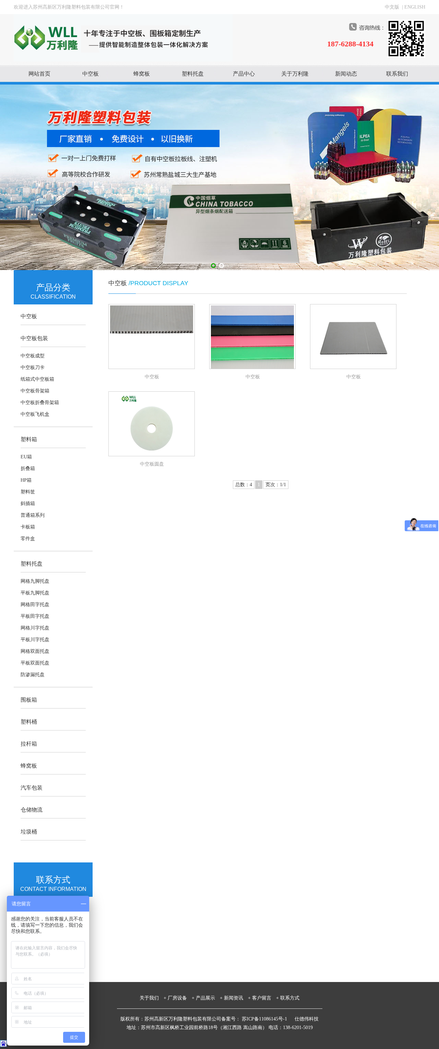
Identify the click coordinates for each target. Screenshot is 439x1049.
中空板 (90, 74)
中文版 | (394, 7)
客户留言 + (265, 998)
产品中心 (244, 74)
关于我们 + (153, 998)
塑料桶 (29, 722)
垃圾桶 (29, 832)
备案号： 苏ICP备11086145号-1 (254, 1019)
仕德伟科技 (307, 1019)
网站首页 (39, 74)
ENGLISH (414, 7)
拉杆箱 (29, 744)
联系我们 (397, 74)
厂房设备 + (181, 998)
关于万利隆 (295, 74)
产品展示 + (209, 998)
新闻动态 (346, 74)
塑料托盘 (193, 74)
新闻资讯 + (237, 998)
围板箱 (29, 700)
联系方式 (289, 998)
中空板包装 (34, 338)
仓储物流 (32, 810)
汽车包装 (32, 788)
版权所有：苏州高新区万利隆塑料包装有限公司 (170, 1019)
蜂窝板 (141, 74)
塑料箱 (29, 439)
